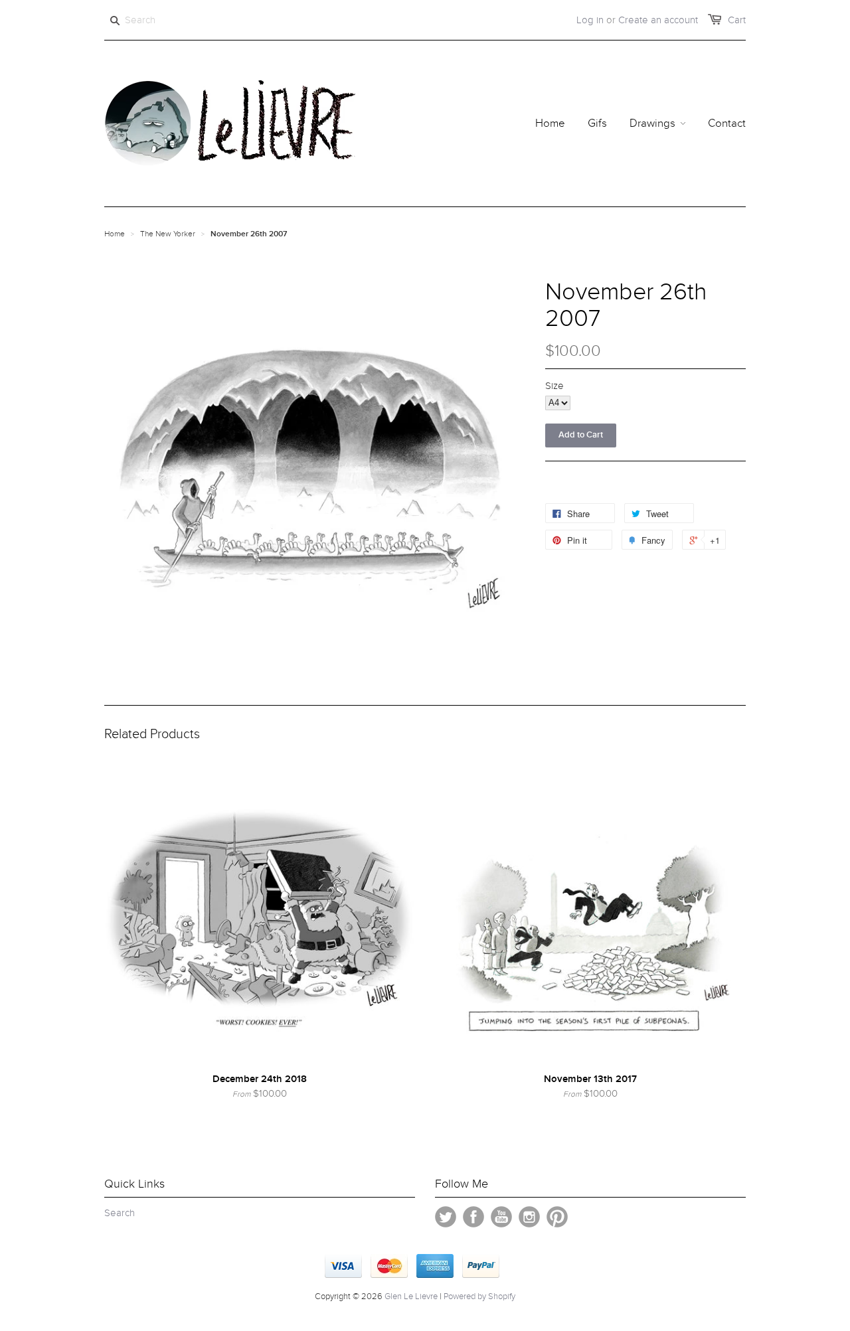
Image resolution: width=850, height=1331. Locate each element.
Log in (590, 20)
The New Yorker (167, 233)
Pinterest (557, 1216)
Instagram (529, 1216)
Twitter (445, 1216)
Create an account (658, 20)
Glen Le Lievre (411, 1296)
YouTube (501, 1216)
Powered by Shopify (479, 1296)
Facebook (473, 1216)
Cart (737, 20)
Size (554, 386)
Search (119, 1213)
